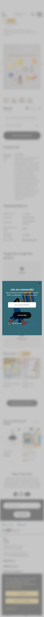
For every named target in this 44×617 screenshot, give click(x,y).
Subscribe (22, 315)
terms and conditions (29, 323)
